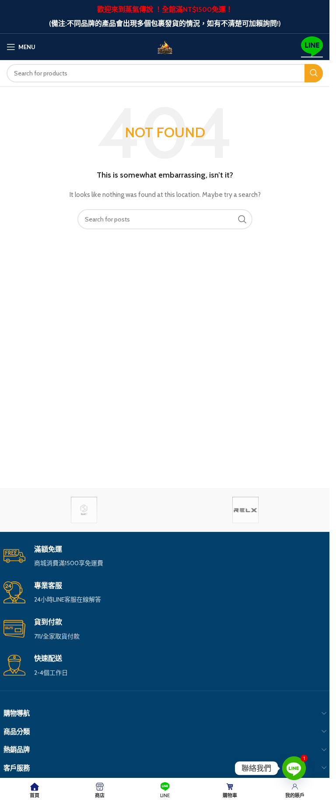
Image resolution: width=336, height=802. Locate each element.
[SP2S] (84, 510)
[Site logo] (165, 46)
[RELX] (245, 510)
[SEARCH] (313, 73)
